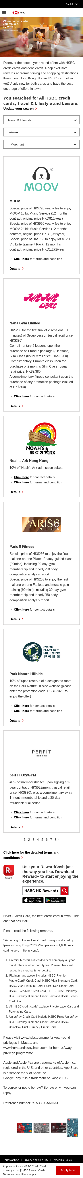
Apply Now (68, 1170)
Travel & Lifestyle (19, 120)
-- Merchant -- (17, 144)
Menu (4, 13)
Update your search (18, 108)
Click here (21, 259)
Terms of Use (11, 1160)
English (69, 4)
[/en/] (18, 11)
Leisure (13, 132)
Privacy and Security (35, 1160)
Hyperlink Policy (62, 1160)
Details (15, 268)
